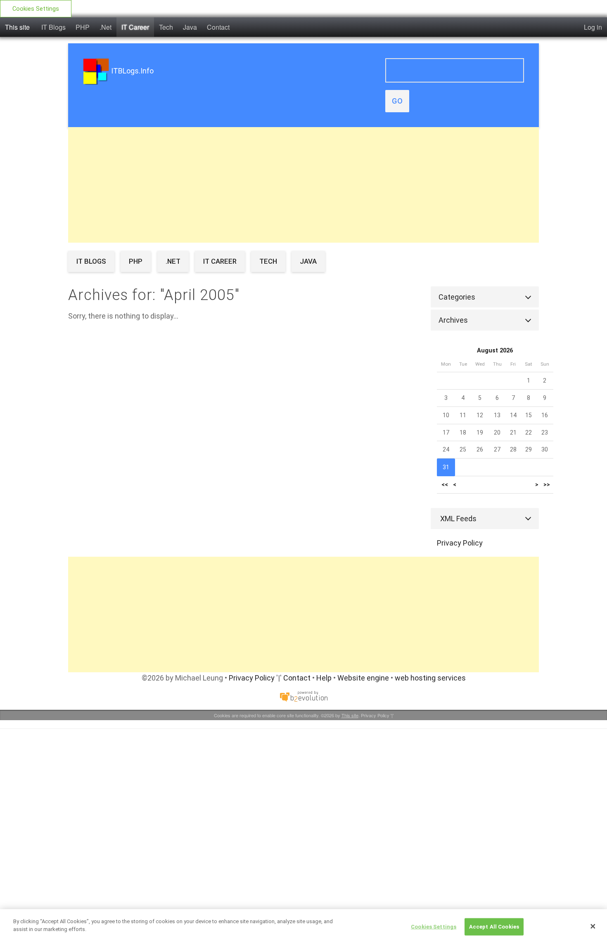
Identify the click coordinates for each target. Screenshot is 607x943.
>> (546, 484)
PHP (83, 27)
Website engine (363, 678)
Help (324, 678)
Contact (218, 27)
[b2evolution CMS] (303, 696)
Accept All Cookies (494, 927)
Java (190, 27)
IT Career (135, 27)
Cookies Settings (35, 8)
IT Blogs (53, 27)
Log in (593, 27)
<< (444, 484)
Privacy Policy (460, 543)
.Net (105, 27)
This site (17, 27)
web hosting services (430, 678)
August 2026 (495, 350)
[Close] (592, 926)
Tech (166, 27)
